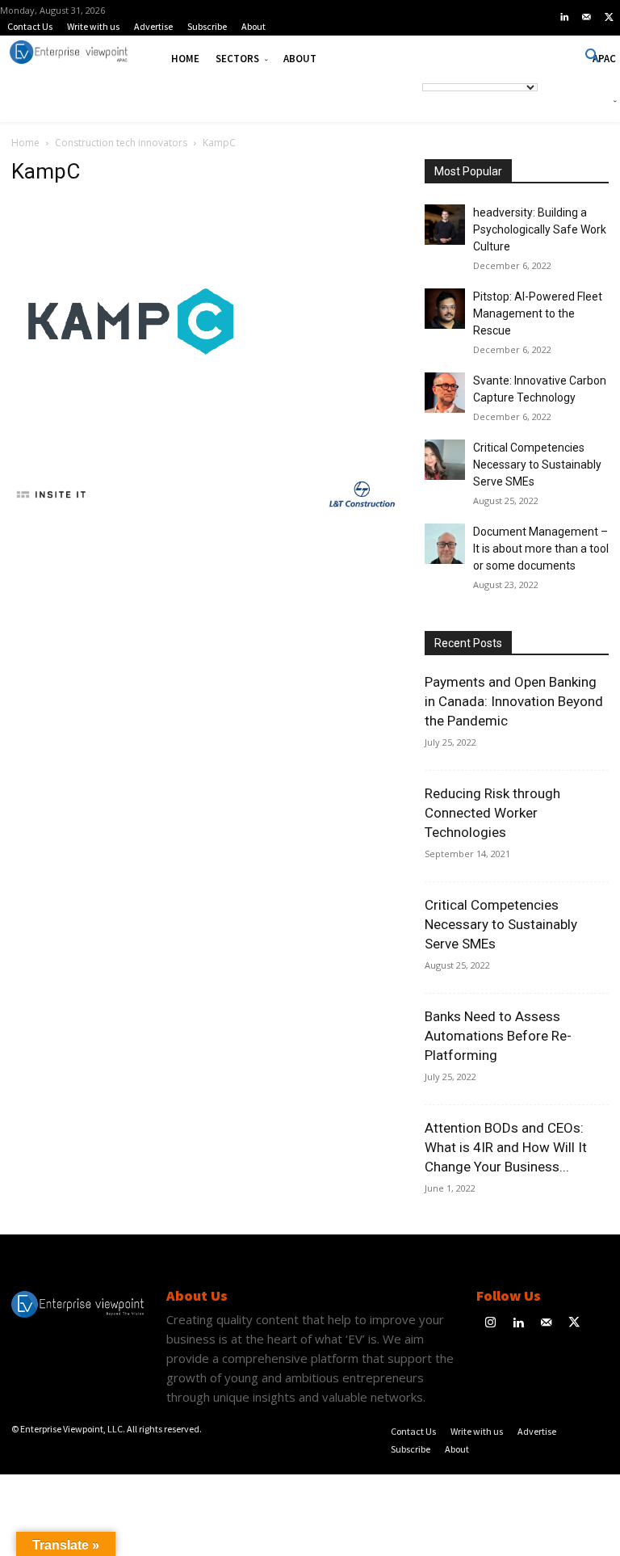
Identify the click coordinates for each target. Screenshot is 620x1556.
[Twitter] (608, 17)
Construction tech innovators (121, 142)
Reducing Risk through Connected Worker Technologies (492, 812)
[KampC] (132, 438)
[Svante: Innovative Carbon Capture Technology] (445, 392)
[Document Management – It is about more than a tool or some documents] (445, 544)
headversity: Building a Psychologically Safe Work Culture (539, 229)
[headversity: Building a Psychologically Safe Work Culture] (445, 224)
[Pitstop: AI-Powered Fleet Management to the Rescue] (445, 308)
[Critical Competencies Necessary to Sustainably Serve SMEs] (445, 459)
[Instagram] (490, 1324)
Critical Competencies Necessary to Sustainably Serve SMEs (537, 464)
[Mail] (587, 17)
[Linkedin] (564, 17)
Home (25, 142)
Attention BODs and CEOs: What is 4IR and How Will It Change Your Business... (506, 1147)
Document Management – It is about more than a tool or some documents (541, 548)
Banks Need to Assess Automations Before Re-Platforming (498, 1035)
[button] (592, 56)
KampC (45, 171)
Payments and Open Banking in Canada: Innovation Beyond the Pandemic (514, 701)
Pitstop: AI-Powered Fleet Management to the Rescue (537, 313)
